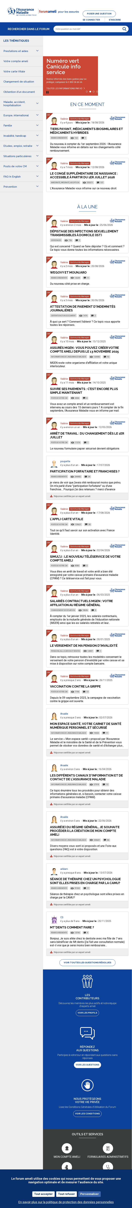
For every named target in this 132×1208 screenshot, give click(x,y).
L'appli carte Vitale (66, 519)
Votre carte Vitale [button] (14, 71)
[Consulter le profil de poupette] (54, 466)
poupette (65, 461)
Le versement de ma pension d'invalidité (84, 645)
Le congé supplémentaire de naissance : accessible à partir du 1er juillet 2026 (84, 175)
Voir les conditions (87, 1113)
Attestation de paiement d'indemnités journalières (82, 308)
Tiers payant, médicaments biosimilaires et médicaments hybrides (86, 130)
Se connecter (91, 20)
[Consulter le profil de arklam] (54, 874)
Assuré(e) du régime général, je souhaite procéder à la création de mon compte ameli (85, 830)
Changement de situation (63, 610)
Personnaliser (89, 1194)
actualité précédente (49, 44)
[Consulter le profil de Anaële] (54, 719)
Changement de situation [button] (18, 81)
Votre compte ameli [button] (15, 61)
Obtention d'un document (63, 316)
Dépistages (56, 240)
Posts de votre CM (59, 398)
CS (61, 917)
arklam (64, 869)
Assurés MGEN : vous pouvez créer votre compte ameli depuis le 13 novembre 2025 (84, 349)
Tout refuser (66, 1194)
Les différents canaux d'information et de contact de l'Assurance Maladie (86, 777)
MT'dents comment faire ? (72, 927)
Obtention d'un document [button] (19, 91)
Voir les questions (87, 1065)
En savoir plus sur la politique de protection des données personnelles (66, 1202)
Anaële (64, 713)
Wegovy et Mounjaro (68, 272)
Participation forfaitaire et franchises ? (85, 471)
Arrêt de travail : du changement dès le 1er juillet (87, 435)
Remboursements (59, 138)
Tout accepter (43, 1194)
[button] (66, 18)
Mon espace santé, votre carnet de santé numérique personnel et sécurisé (85, 725)
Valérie (64, 118)
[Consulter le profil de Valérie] (54, 124)
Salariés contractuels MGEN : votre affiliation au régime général (81, 603)
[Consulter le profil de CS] (54, 922)
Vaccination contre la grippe (75, 686)
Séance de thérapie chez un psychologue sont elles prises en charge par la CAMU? (85, 881)
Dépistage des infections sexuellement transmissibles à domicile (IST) (84, 233)
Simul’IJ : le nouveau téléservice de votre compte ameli (85, 558)
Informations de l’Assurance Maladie (68, 357)
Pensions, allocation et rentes (65, 651)
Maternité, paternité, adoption (65, 182)
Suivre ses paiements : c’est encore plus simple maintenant (84, 390)
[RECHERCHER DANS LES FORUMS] (124, 29)
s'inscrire (115, 20)
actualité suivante (125, 44)
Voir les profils (87, 1013)
